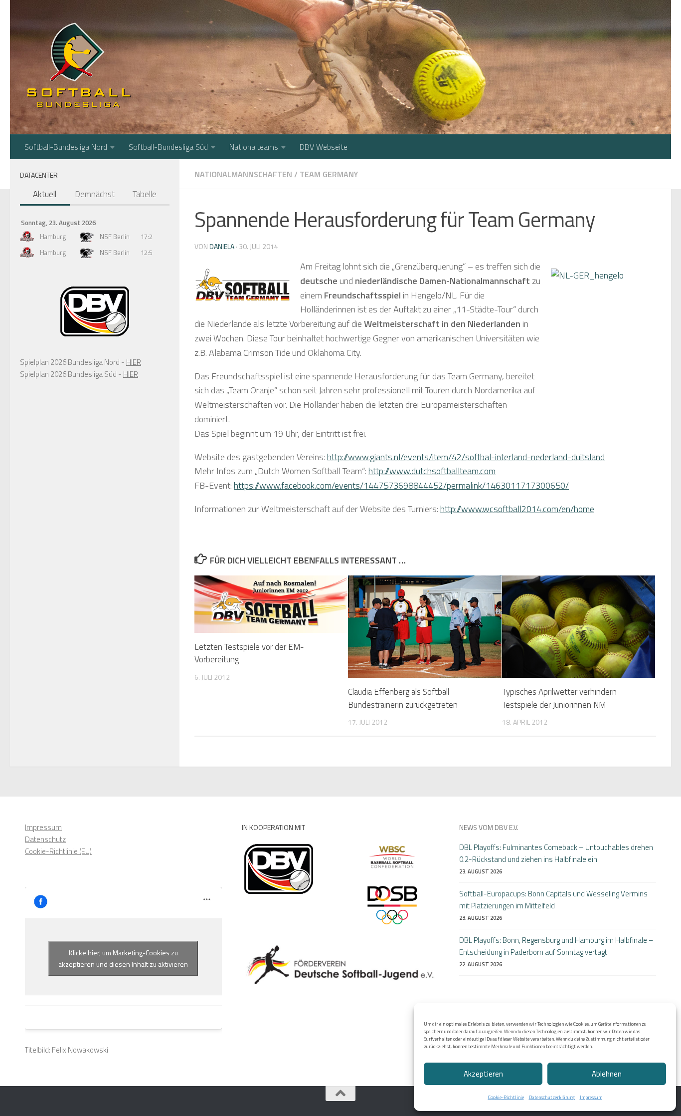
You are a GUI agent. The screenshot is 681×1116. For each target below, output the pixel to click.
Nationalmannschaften (243, 174)
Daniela (221, 246)
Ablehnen (607, 1074)
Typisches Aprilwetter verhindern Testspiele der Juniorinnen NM (559, 698)
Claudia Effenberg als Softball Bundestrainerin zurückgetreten (403, 698)
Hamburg (53, 237)
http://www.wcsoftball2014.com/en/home (517, 509)
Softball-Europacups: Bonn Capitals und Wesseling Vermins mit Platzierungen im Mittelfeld (553, 899)
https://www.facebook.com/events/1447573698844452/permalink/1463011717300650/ (401, 485)
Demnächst (95, 194)
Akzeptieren (483, 1074)
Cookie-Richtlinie (506, 1097)
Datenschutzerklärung (552, 1097)
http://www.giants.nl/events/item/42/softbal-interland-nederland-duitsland (466, 457)
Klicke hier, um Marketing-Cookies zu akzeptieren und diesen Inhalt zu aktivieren (123, 958)
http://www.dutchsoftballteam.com (432, 471)
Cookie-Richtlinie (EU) (58, 851)
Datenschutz (45, 839)
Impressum (591, 1097)
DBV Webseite (323, 147)
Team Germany (329, 174)
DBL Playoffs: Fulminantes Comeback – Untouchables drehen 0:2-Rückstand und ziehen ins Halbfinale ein (556, 853)
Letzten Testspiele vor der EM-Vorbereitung (249, 653)
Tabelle (145, 194)
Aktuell (44, 194)
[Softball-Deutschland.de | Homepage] (78, 65)
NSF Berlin (115, 237)
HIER (133, 362)
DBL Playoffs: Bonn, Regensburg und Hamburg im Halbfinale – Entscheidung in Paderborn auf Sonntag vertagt (556, 946)
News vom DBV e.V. (488, 827)
